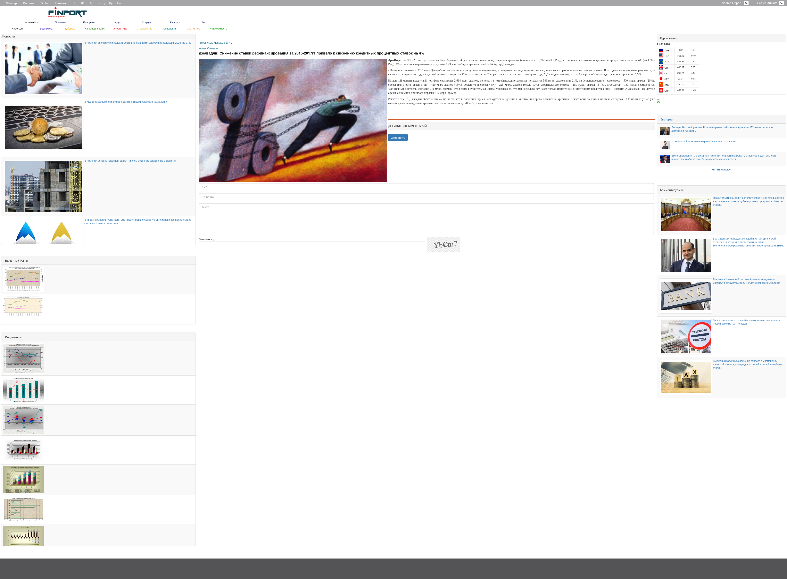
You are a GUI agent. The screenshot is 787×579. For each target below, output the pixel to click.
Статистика (193, 28)
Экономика (46, 28)
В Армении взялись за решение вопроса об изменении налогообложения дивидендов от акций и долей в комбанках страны (748, 364)
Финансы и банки (95, 28)
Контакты (61, 3)
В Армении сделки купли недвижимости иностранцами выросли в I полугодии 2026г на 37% (137, 42)
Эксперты (666, 119)
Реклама (28, 3)
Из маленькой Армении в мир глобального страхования (703, 141)
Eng (119, 3)
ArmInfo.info (32, 22)
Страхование (144, 28)
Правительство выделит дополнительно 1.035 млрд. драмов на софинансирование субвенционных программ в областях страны (748, 201)
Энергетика (120, 28)
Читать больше (721, 169)
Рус (111, 3)
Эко (204, 22)
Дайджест (70, 28)
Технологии (169, 28)
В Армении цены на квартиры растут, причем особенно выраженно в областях (130, 160)
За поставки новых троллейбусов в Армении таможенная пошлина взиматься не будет (746, 321)
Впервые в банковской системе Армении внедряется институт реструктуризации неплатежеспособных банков (746, 280)
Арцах (118, 22)
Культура (175, 22)
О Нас (45, 3)
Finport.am (17, 28)
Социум (146, 22)
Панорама (89, 22)
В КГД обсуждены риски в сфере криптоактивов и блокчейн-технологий (125, 101)
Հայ (102, 3)
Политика (60, 22)
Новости (8, 36)
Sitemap (11, 3)
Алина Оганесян (208, 48)
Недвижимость (218, 28)
